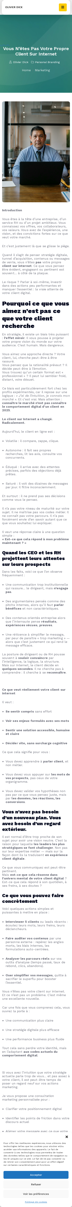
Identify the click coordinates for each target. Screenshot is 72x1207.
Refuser (36, 1184)
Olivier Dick (20, 62)
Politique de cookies (36, 1202)
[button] (67, 1136)
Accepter (36, 1174)
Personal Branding (47, 62)
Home (26, 70)
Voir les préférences (36, 1194)
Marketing (42, 70)
